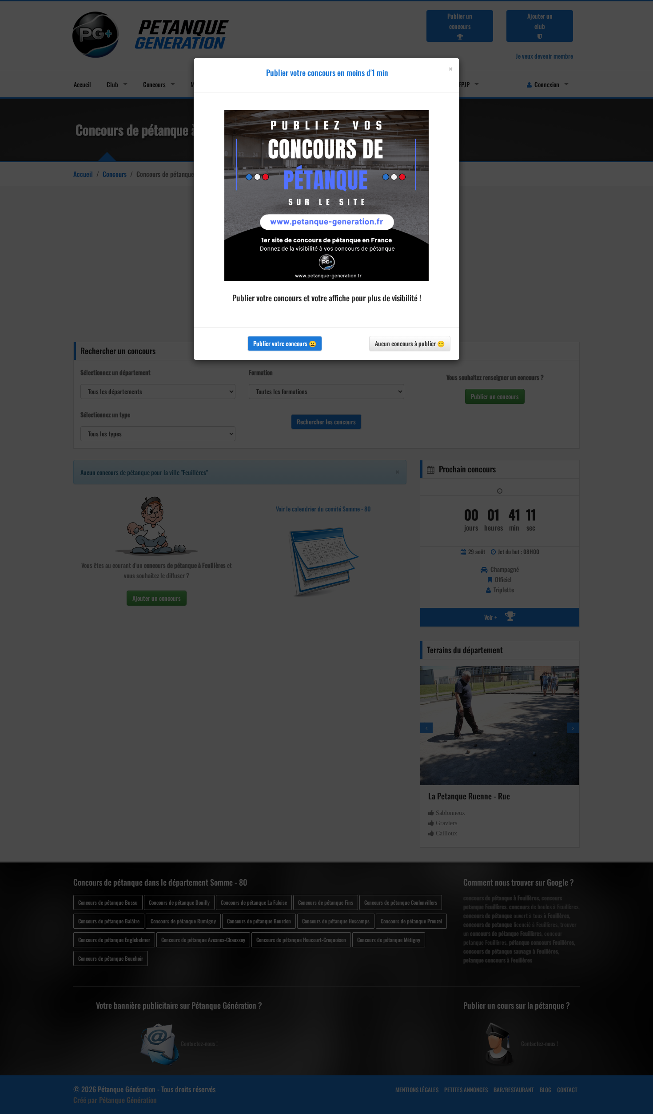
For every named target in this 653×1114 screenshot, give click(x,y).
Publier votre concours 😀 (284, 343)
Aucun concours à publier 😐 (410, 343)
